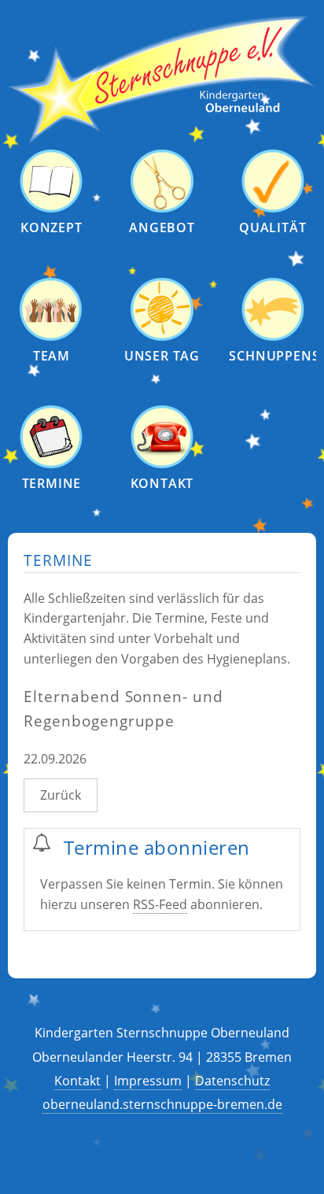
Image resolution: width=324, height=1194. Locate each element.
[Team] (51, 336)
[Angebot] (162, 208)
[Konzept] (51, 208)
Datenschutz (232, 1080)
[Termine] (51, 464)
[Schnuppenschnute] (272, 336)
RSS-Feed (160, 904)
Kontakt (77, 1080)
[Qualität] (272, 208)
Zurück (60, 795)
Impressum (148, 1080)
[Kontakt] (162, 464)
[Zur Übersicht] (162, 139)
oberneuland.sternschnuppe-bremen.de (162, 1104)
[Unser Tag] (162, 336)
